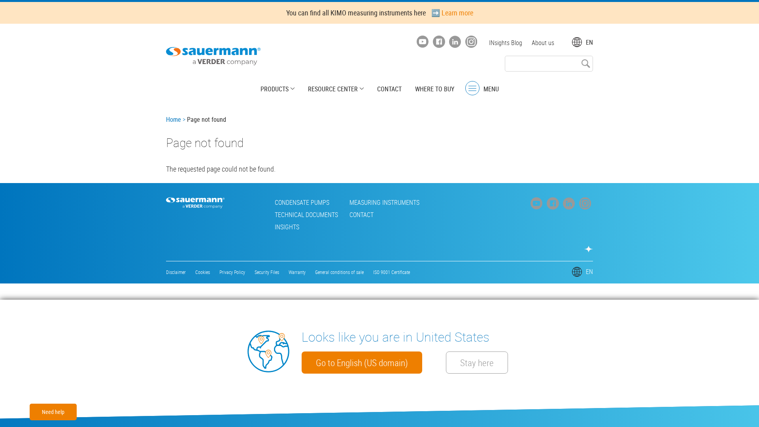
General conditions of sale (339, 272)
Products (275, 89)
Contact (389, 89)
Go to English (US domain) (362, 362)
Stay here (477, 362)
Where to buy (434, 89)
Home (173, 119)
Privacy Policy (232, 272)
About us (543, 42)
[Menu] (472, 88)
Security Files (267, 272)
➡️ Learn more (452, 12)
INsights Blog (505, 42)
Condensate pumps (302, 202)
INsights (287, 227)
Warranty (297, 272)
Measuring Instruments (384, 202)
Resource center (333, 89)
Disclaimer (176, 272)
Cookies (202, 272)
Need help (53, 412)
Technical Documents (306, 214)
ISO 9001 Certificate (391, 272)
